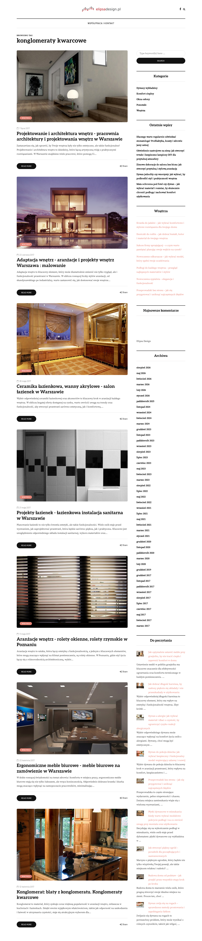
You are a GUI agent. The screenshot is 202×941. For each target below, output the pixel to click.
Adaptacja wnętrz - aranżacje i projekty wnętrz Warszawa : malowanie (65, 262)
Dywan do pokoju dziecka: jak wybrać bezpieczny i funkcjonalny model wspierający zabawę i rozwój (166, 756)
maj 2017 (141, 614)
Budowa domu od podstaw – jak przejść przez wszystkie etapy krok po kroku (166, 879)
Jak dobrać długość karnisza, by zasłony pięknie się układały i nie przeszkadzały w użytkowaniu (165, 688)
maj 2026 (141, 373)
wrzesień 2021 (143, 507)
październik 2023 (145, 440)
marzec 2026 (143, 384)
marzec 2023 (143, 479)
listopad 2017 (143, 580)
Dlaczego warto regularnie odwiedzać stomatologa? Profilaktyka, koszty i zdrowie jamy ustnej (159, 141)
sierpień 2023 (143, 451)
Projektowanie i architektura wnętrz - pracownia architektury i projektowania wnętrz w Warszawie (69, 136)
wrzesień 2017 (143, 592)
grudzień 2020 (143, 541)
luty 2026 (141, 390)
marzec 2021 (143, 530)
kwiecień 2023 (143, 474)
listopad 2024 (143, 406)
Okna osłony (143, 99)
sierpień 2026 (143, 367)
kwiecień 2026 (143, 378)
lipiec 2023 (142, 457)
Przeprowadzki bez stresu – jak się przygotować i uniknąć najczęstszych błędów (166, 784)
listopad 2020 (143, 547)
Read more (26, 166)
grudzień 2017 (143, 575)
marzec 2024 (143, 423)
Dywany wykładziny (146, 88)
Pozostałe (141, 104)
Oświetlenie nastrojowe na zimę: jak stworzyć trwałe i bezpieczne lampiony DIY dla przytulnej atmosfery (160, 154)
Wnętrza (26, 118)
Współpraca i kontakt (101, 23)
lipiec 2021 (142, 513)
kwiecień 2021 (143, 524)
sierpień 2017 (143, 597)
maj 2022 (141, 496)
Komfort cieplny (145, 93)
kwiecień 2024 (143, 418)
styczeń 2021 (143, 536)
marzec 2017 (143, 625)
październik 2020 (145, 552)
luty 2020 (141, 564)
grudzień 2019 (143, 569)
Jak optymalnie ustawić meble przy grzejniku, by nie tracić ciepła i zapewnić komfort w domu (166, 656)
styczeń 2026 (143, 395)
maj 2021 (141, 519)
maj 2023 (141, 468)
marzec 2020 (143, 558)
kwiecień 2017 (143, 620)
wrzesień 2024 (143, 412)
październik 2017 (145, 586)
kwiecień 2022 (143, 502)
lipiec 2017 (142, 603)
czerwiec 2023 (143, 463)
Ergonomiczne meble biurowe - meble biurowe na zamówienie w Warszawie (68, 768)
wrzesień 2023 (143, 446)
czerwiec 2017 (143, 609)
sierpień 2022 (143, 485)
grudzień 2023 (143, 429)
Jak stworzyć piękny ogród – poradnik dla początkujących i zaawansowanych (164, 852)
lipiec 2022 (142, 491)
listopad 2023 (143, 434)
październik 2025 (145, 401)
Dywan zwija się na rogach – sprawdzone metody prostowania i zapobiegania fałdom (166, 907)
